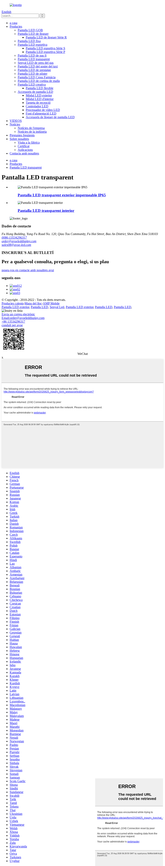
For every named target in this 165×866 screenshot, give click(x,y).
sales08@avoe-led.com (16, 245)
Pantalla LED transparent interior (46, 210)
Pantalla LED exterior (15, 307)
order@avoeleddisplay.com (19, 241)
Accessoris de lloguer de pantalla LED (50, 117)
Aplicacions (25, 149)
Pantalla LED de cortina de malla (39, 81)
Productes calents (13, 303)
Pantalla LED (39, 307)
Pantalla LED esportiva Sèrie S (45, 48)
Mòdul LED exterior (39, 95)
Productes (16, 26)
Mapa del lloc (33, 303)
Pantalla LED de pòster (32, 73)
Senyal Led (57, 307)
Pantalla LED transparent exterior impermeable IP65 (62, 195)
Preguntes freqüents (22, 135)
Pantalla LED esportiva (32, 44)
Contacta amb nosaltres (24, 153)
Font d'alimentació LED (41, 113)
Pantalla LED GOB (30, 30)
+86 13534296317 (13, 321)
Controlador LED (37, 106)
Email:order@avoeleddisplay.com (23, 318)
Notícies (15, 124)
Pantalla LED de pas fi (32, 55)
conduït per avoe (12, 325)
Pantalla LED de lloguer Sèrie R (46, 37)
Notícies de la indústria (32, 131)
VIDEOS (16, 120)
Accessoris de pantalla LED (35, 91)
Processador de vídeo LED (43, 110)
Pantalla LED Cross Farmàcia (37, 77)
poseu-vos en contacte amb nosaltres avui (28, 270)
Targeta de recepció (38, 102)
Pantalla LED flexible (39, 88)
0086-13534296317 (14, 237)
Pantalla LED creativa (32, 84)
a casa (13, 23)
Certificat (23, 146)
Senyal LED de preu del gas (36, 62)
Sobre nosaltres (19, 139)
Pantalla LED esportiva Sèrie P (45, 52)
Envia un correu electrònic (18, 314)
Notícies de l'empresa (31, 128)
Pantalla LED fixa (29, 41)
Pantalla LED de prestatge (34, 70)
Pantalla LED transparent (34, 59)
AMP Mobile (51, 303)
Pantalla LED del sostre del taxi (38, 66)
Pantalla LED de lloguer (33, 33)
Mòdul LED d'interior (40, 99)
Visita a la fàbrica (29, 142)
